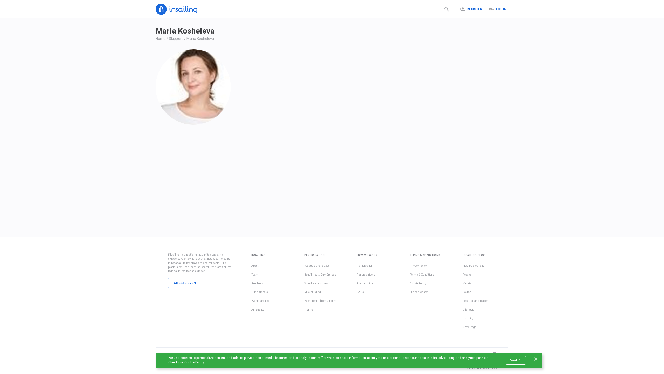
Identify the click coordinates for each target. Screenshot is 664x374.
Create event (186, 283)
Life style (468, 309)
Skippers (176, 39)
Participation (365, 266)
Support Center (419, 292)
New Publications (474, 266)
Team (254, 274)
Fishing (309, 309)
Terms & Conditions (422, 274)
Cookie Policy (194, 362)
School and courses (316, 283)
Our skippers (259, 292)
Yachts (467, 283)
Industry (468, 318)
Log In (501, 9)
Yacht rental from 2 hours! (320, 301)
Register (474, 9)
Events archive (260, 301)
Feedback (257, 283)
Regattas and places (317, 266)
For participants (367, 283)
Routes (467, 292)
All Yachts (257, 309)
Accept (516, 360)
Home (161, 39)
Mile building (312, 292)
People (467, 274)
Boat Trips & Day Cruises (320, 274)
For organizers (366, 274)
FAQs (360, 292)
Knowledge (469, 327)
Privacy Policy (418, 266)
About (255, 266)
